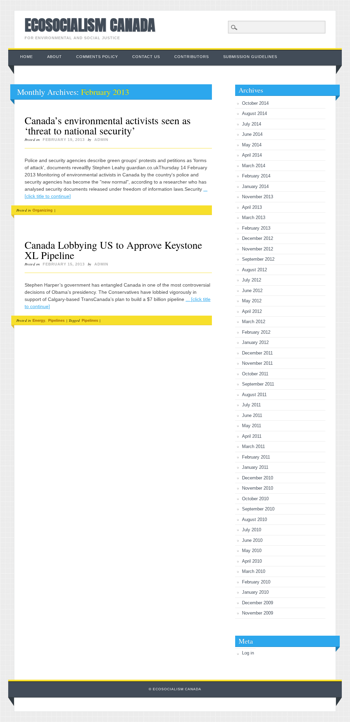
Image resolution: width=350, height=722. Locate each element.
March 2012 (253, 321)
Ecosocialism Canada (90, 25)
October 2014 (255, 103)
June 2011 (252, 415)
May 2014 (251, 144)
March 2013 (253, 217)
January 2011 (255, 467)
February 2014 (256, 175)
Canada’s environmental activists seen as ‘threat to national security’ (108, 125)
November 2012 (257, 248)
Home (26, 57)
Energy (38, 320)
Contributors (191, 57)
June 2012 (252, 290)
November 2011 (257, 363)
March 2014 (253, 165)
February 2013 (256, 228)
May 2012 (251, 300)
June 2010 (252, 540)
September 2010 (258, 508)
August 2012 (254, 269)
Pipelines (56, 320)
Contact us (146, 57)
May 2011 (251, 425)
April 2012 (252, 311)
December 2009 (257, 602)
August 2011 (254, 394)
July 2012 (251, 280)
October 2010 (255, 498)
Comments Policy (97, 57)
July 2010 (251, 529)
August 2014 (254, 113)
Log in (248, 652)
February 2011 (256, 457)
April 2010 (252, 561)
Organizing (42, 210)
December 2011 (257, 353)
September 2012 (258, 259)
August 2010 (254, 519)
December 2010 (257, 477)
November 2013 (257, 196)
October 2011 (255, 373)
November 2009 (257, 613)
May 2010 (251, 550)
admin (101, 140)
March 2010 (253, 571)
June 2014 (252, 134)
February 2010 (256, 581)
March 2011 (253, 446)
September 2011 (258, 384)
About (54, 57)
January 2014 (255, 186)
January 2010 (255, 592)
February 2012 (256, 332)
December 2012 (257, 238)
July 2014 (251, 124)
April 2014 (252, 155)
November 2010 (257, 488)
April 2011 (251, 436)
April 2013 (252, 207)
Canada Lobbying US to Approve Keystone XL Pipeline (113, 250)
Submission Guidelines (250, 57)
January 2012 (255, 342)
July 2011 (251, 404)
